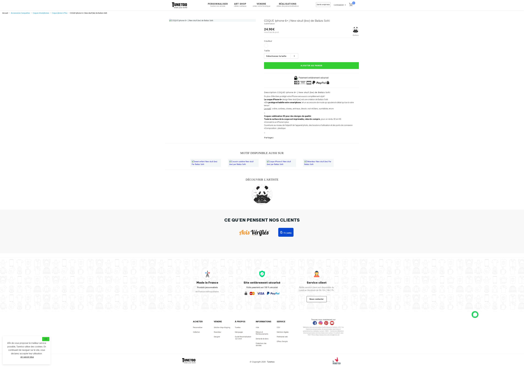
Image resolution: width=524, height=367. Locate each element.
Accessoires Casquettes (20, 13)
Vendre (261, 5)
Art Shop (240, 5)
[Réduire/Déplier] (475, 314)
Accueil (5, 13)
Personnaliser (218, 5)
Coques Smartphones (41, 13)
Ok (45, 339)
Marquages (239, 332)
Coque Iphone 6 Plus (59, 13)
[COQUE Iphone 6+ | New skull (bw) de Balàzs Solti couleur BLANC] (266, 45)
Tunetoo (237, 327)
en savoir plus (27, 357)
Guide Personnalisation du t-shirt (243, 338)
